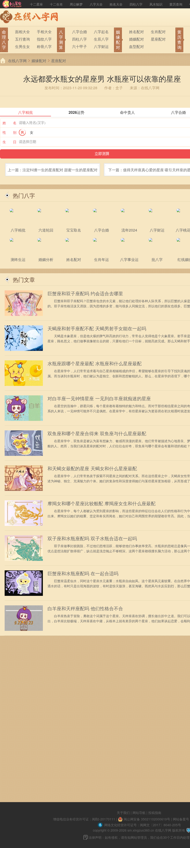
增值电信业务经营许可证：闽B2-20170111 (84, 819)
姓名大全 (116, 4)
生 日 (9, 141)
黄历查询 (175, 4)
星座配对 (158, 39)
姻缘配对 (39, 60)
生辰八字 (101, 39)
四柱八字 (136, 4)
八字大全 (96, 4)
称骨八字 (44, 46)
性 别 (9, 132)
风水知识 (155, 4)
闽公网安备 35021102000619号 (147, 819)
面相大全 (22, 31)
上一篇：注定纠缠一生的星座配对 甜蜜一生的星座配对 (53, 169)
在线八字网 (17, 60)
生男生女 (22, 46)
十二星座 (36, 4)
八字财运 (101, 46)
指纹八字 (44, 39)
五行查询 (22, 39)
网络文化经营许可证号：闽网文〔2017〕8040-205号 (142, 825)
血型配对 (136, 46)
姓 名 (9, 122)
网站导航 (139, 812)
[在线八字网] (30, 17)
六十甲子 (79, 46)
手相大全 (44, 31)
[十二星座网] (12, 4)
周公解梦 (76, 4)
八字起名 (101, 31)
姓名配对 (136, 31)
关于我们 (123, 812)
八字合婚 (79, 31)
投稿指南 (154, 812)
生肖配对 (158, 31)
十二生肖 (56, 4)
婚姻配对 (136, 39)
